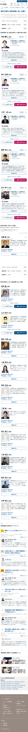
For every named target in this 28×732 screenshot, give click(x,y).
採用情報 (5, 725)
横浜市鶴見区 (3, 681)
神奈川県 (5, 249)
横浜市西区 (16, 681)
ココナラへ (4, 1)
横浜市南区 (14, 40)
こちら (10, 231)
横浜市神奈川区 (10, 681)
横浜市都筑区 (15, 688)
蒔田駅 (4, 251)
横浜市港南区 (23, 685)
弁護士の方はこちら (22, 1)
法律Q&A (5, 705)
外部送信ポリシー (20, 709)
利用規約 (18, 703)
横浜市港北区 (10, 685)
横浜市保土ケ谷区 (10, 683)
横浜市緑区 (8, 687)
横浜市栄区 (20, 687)
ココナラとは (6, 709)
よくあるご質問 (6, 711)
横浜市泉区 (3, 688)
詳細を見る (14, 254)
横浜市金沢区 (3, 685)
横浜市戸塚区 (16, 685)
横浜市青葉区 (9, 688)
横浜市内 (3, 680)
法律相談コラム (6, 707)
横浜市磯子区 (17, 683)
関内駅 (4, 300)
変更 (25, 21)
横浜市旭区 (3, 687)
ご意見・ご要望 (20, 701)
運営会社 (5, 723)
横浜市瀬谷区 (14, 687)
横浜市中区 (10, 299)
